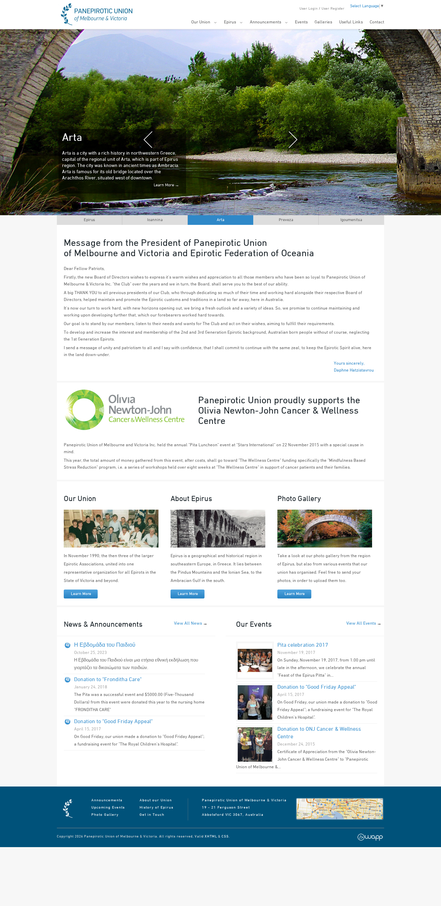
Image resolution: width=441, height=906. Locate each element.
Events (301, 22)
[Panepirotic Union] (340, 809)
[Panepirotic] (67, 818)
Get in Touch (152, 815)
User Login (308, 9)
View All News (188, 623)
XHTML (211, 836)
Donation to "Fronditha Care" (108, 679)
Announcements (265, 22)
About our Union (156, 800)
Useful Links (351, 22)
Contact (377, 22)
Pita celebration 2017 (302, 645)
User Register (333, 9)
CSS (225, 836)
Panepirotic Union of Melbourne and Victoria (95, 14)
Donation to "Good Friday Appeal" (113, 721)
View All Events (361, 623)
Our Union (200, 22)
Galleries (323, 22)
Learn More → (166, 197)
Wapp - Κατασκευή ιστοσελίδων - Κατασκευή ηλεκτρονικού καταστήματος (370, 837)
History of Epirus (156, 807)
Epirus (230, 22)
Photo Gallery (105, 815)
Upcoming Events (108, 807)
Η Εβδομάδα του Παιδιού (104, 645)
